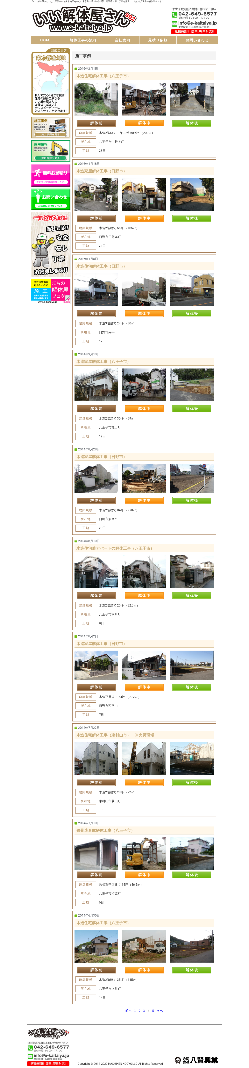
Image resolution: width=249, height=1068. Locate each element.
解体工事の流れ (83, 40)
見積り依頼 (157, 40)
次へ (160, 1010)
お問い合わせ (197, 40)
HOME (46, 40)
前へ (128, 1010)
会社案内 (122, 40)
